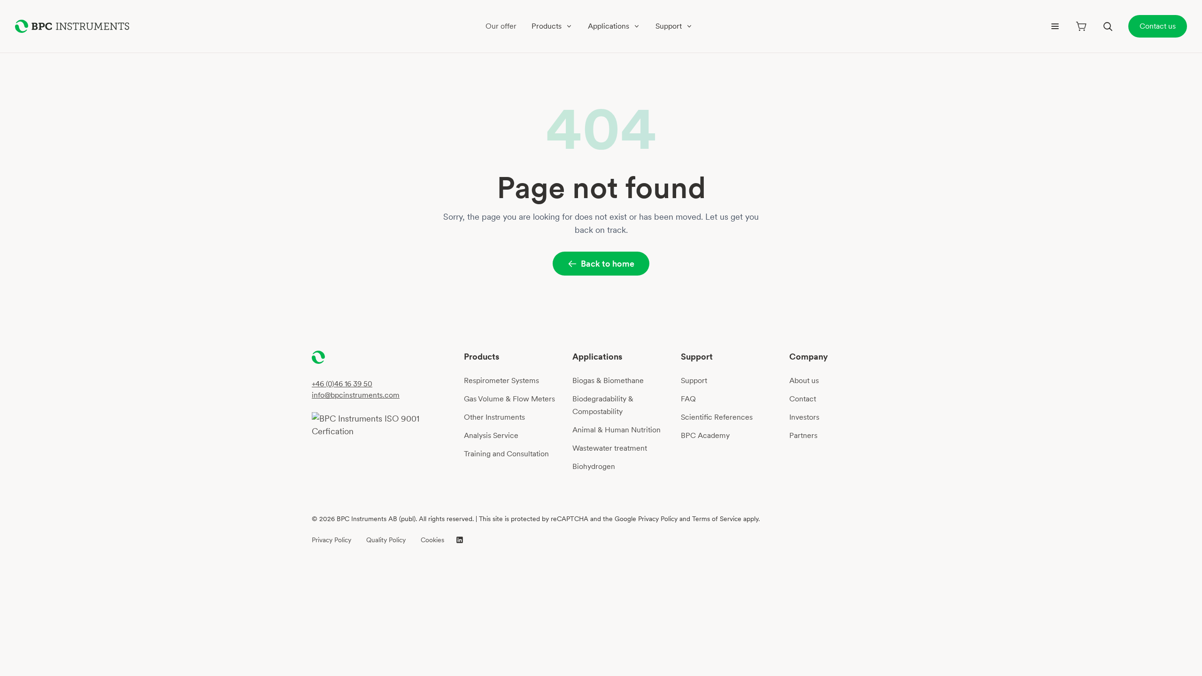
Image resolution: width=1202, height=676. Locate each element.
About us (804, 380)
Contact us (1158, 26)
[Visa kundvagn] (1081, 26)
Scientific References (717, 417)
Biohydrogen (593, 466)
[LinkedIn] (459, 540)
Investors (804, 417)
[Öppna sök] (1107, 26)
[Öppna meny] (1055, 26)
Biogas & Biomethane (608, 380)
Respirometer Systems (501, 380)
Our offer (500, 26)
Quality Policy (386, 540)
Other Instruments (494, 417)
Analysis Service (491, 435)
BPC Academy (705, 435)
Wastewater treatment (609, 448)
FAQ (688, 398)
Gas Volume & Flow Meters (509, 398)
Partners (803, 435)
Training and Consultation (506, 453)
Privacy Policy (331, 540)
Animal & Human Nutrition (616, 429)
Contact (802, 398)
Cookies (432, 540)
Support (694, 380)
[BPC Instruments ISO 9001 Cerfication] (384, 425)
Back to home (607, 264)
